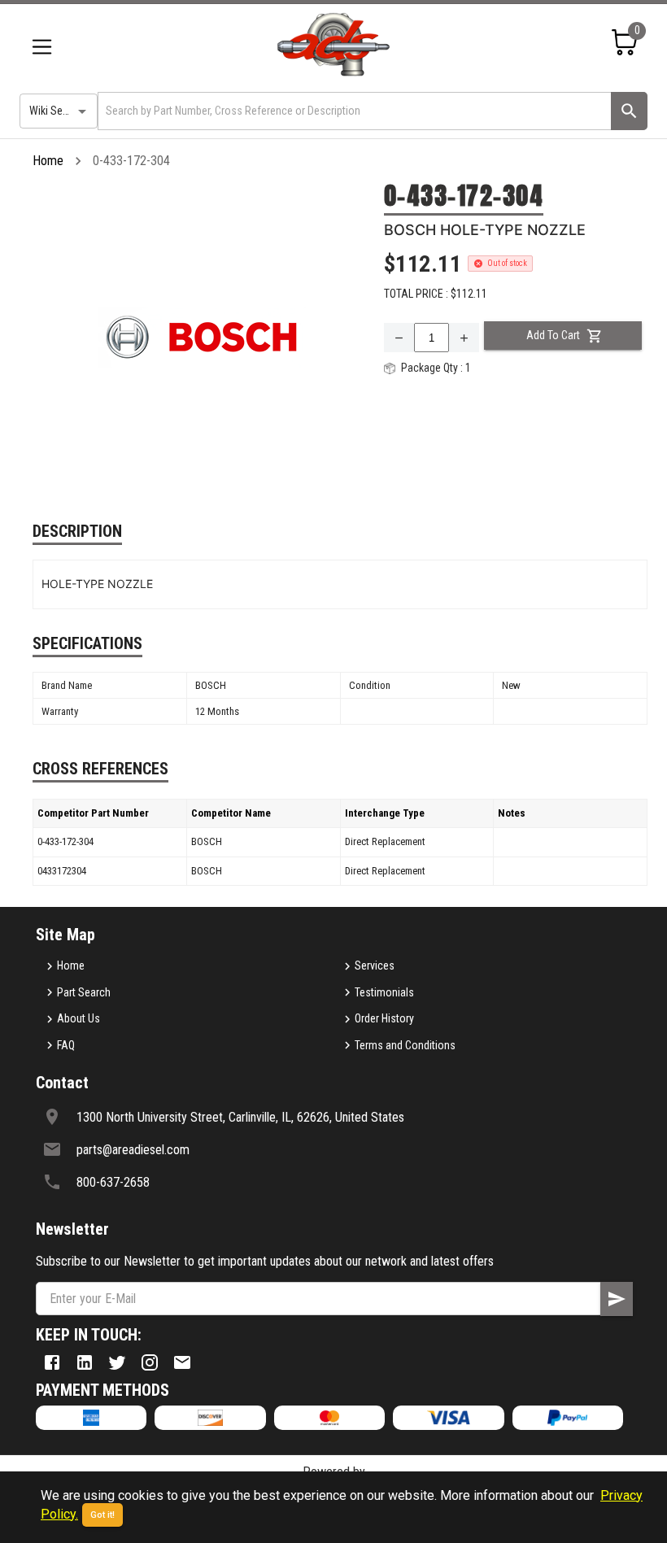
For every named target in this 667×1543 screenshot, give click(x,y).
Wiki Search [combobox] (56, 110)
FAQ (66, 1045)
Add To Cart (553, 335)
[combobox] (353, 111)
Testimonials (384, 992)
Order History (384, 1018)
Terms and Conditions (405, 1045)
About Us (78, 1018)
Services (375, 965)
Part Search (84, 992)
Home (48, 160)
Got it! (102, 1515)
